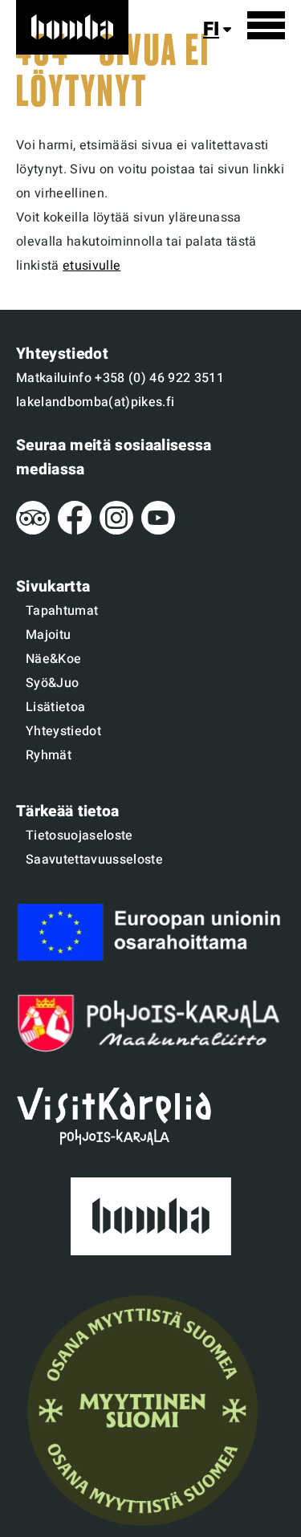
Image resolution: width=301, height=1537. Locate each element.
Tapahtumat (62, 610)
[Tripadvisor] (33, 530)
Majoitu (48, 634)
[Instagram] (116, 530)
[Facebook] (75, 530)
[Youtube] (158, 530)
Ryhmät (48, 755)
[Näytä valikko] (266, 25)
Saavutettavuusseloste (94, 859)
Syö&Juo (52, 683)
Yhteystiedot (63, 731)
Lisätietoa (55, 707)
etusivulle (91, 265)
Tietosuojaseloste (79, 835)
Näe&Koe (53, 659)
